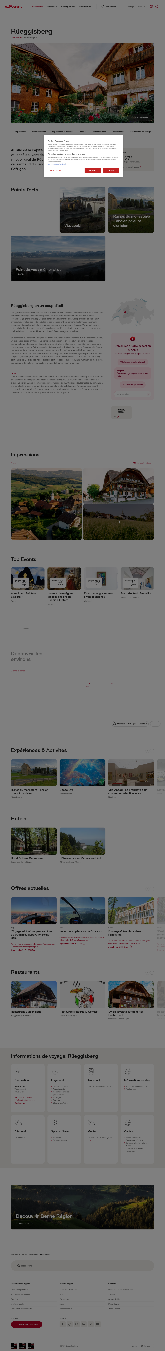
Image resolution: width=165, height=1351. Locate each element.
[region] (83, 156)
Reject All (92, 170)
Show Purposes (55, 170)
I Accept (111, 170)
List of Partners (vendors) (57, 164)
